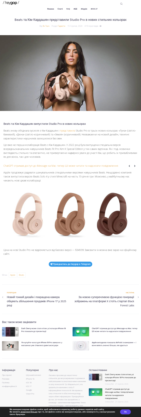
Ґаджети (61, 26)
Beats (21, 275)
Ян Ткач (46, 26)
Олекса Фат (109, 384)
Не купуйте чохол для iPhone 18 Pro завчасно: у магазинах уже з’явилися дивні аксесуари (41, 344)
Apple (12, 275)
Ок (125, 412)
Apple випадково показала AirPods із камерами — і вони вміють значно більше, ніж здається (114, 344)
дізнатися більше (29, 412)
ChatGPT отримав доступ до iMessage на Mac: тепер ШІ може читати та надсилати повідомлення (114, 330)
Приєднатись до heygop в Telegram (72, 264)
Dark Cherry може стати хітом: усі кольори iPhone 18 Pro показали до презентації (43, 330)
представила (67, 130)
